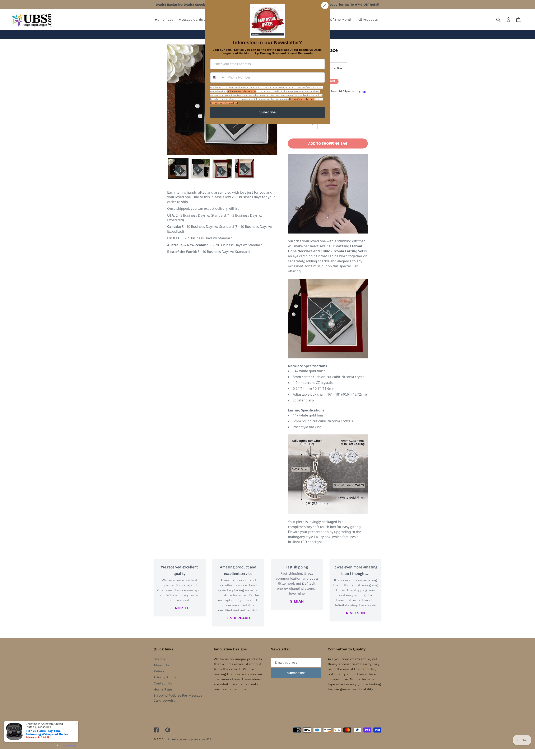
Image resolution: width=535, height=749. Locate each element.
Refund (159, 671)
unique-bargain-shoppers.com (185, 739)
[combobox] (217, 77)
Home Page (163, 689)
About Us (161, 665)
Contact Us (163, 683)
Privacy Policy (165, 677)
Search (159, 659)
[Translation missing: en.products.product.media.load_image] (178, 169)
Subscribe (267, 112)
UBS (208, 739)
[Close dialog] (325, 5)
